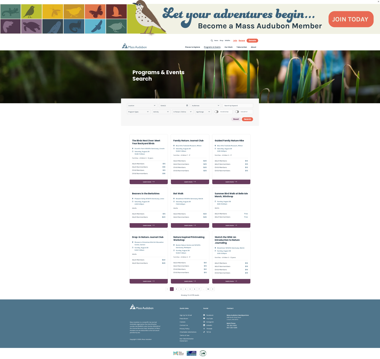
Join (235, 41)
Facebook (209, 315)
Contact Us (184, 325)
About (253, 47)
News (216, 40)
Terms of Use (184, 335)
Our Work (229, 47)
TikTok (208, 332)
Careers (182, 322)
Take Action (242, 47)
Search (247, 119)
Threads (209, 329)
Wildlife (227, 40)
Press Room (184, 319)
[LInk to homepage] (134, 45)
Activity (156, 112)
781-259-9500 (232, 325)
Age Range (200, 112)
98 (208, 289)
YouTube (209, 319)
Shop (221, 40)
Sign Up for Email (186, 315)
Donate (252, 40)
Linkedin (209, 325)
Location (131, 105)
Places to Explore (192, 47)
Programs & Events (212, 47)
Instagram (210, 322)
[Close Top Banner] (378, 1)
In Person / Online (179, 112)
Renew (242, 41)
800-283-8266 (232, 328)
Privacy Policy (184, 329)
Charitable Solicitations (188, 332)
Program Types (133, 112)
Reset (236, 119)
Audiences (195, 105)
